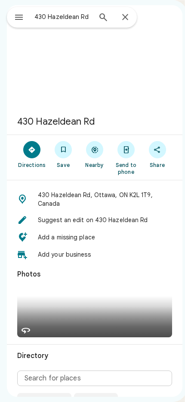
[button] (94, 199)
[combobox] (62, 17)
